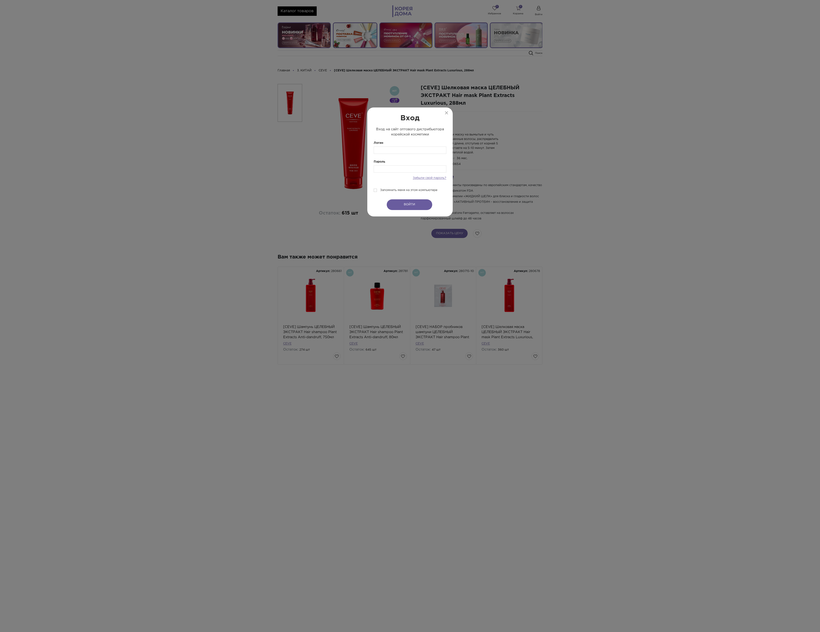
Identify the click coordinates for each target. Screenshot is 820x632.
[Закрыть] (446, 112)
